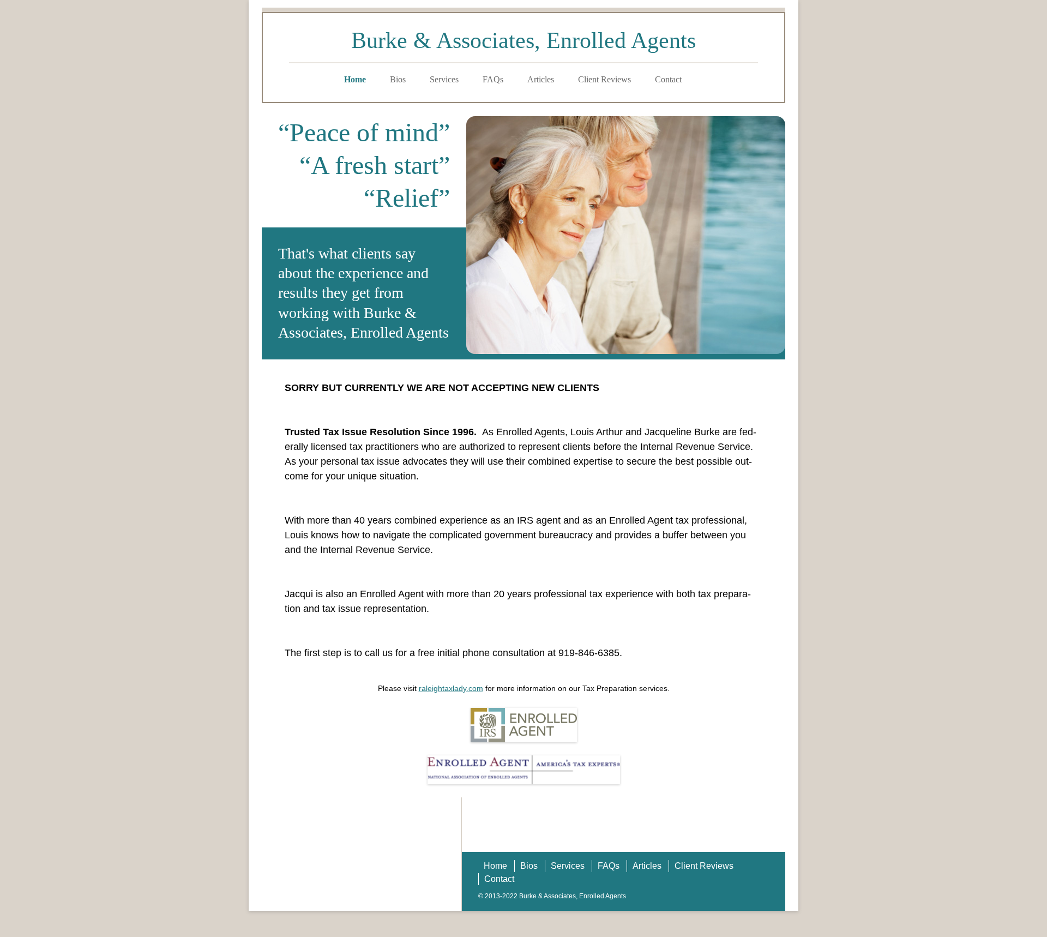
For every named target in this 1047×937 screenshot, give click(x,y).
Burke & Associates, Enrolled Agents (523, 40)
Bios (398, 79)
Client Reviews (604, 79)
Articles (540, 79)
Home (355, 79)
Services (444, 79)
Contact (668, 79)
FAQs (493, 79)
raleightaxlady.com (451, 688)
